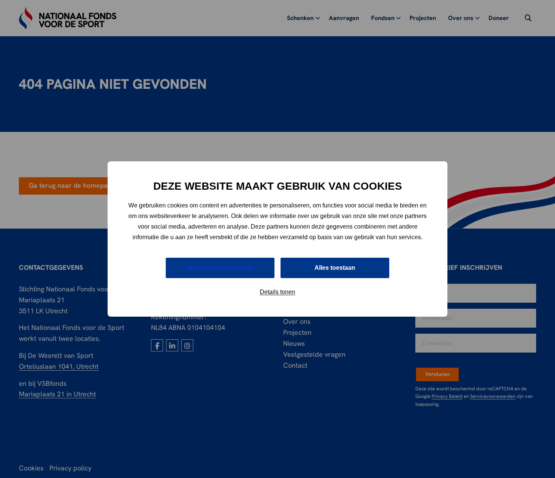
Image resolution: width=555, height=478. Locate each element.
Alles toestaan (334, 268)
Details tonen (277, 292)
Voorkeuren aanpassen (220, 268)
